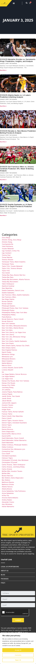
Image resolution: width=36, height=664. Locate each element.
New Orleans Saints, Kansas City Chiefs (15, 345)
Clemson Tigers (7, 458)
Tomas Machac (7, 257)
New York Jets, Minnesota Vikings (14, 337)
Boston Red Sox (7, 476)
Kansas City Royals (8, 383)
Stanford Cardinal (8, 286)
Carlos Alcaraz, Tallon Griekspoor (13, 465)
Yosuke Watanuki (8, 248)
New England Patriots (9, 350)
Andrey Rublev (7, 500)
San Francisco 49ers (9, 297)
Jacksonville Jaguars (9, 403)
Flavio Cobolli (6, 418)
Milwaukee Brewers (8, 359)
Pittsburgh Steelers (8, 306)
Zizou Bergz (6, 237)
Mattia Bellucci (7, 363)
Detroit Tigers (7, 425)
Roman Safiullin (7, 301)
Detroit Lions (6, 427)
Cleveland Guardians (9, 456)
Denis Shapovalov (8, 431)
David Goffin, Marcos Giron (11, 434)
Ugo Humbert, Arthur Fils (10, 251)
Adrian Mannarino (8, 506)
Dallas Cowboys (7, 447)
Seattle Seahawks (8, 293)
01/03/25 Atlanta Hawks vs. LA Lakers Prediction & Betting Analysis (15, 96)
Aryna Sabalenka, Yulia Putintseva (13, 491)
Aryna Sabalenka (8, 493)
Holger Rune (6, 409)
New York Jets (7, 339)
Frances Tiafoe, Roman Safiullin (13, 412)
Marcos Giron (6, 365)
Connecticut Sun (7, 451)
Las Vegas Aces (7, 379)
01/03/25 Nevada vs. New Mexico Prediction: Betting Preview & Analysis (18, 132)
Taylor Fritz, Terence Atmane (12, 268)
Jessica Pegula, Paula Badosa (12, 392)
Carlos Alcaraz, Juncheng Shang (13, 467)
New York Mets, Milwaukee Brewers (14, 326)
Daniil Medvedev (7, 442)
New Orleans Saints (8, 348)
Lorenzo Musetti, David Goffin (12, 368)
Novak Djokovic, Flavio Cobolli (12, 319)
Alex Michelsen (7, 504)
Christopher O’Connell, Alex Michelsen (15, 460)
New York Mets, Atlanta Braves (12, 328)
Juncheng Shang (7, 387)
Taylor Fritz (6, 271)
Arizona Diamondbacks (10, 498)
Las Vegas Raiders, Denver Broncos (14, 374)
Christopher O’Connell (9, 462)
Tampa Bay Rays (7, 277)
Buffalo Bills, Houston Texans (12, 471)
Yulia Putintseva (7, 246)
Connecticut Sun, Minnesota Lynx (13, 449)
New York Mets (7, 330)
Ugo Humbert (6, 253)
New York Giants (8, 343)
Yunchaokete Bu (7, 244)
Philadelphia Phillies (9, 315)
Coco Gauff (6, 453)
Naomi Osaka (6, 352)
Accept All (18, 650)
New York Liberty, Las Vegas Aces (14, 332)
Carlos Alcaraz (7, 469)
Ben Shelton (6, 480)
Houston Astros (7, 407)
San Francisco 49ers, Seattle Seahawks (15, 295)
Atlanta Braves (7, 489)
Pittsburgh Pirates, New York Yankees (15, 308)
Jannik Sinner (6, 398)
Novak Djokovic (7, 321)
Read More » (3, 70)
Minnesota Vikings (8, 354)
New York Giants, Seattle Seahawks (14, 341)
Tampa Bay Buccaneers (10, 282)
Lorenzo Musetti (7, 370)
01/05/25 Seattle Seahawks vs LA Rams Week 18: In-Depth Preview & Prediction (16, 205)
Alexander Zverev (8, 502)
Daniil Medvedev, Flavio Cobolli (13, 438)
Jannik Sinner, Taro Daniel (11, 396)
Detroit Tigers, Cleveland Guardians (14, 423)
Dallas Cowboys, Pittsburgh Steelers (14, 445)
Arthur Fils (5, 495)
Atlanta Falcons (7, 487)
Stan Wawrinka (7, 288)
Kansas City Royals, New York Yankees (15, 381)
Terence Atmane (7, 259)
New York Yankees (8, 323)
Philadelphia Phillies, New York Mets (14, 312)
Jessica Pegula (7, 394)
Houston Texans (7, 405)
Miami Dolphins (7, 361)
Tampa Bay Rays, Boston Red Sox (13, 275)
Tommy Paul (6, 255)
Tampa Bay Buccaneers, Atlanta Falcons (16, 279)
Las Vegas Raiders (8, 376)
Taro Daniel (6, 273)
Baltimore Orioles (8, 484)
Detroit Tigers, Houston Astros (12, 420)
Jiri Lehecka (6, 390)
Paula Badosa (6, 317)
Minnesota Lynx (7, 356)
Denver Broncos (7, 429)
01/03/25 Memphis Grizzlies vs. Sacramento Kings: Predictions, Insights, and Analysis (17, 60)
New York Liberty (8, 334)
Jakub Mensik (6, 401)
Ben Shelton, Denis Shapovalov (13, 478)
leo (3, 372)
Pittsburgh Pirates (8, 310)
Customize (18, 655)
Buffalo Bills (6, 473)
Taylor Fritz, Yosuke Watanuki (12, 266)
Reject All (18, 660)
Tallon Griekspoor (8, 284)
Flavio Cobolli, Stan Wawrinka (12, 416)
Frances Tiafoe (7, 414)
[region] (18, 648)
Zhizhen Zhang (7, 242)
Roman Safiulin (7, 304)
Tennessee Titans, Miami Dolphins (13, 262)
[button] (13, 3)
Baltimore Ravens (8, 482)
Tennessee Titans (8, 264)
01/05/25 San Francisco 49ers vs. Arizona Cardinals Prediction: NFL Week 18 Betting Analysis (17, 169)
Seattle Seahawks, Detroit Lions (13, 290)
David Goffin (6, 436)
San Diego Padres (8, 299)
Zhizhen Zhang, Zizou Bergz (11, 240)
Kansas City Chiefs (8, 385)
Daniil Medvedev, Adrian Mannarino (14, 440)
